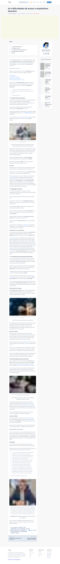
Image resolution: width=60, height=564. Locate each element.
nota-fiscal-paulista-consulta (14, 531)
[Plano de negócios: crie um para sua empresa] (42, 98)
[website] (48, 54)
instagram (50, 553)
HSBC (33, 404)
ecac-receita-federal (22, 528)
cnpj (11, 527)
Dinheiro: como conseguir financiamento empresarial (31, 539)
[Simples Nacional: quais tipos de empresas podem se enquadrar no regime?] (42, 66)
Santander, (23, 404)
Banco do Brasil (31, 365)
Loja (30, 557)
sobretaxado (11, 248)
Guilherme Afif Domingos (28, 418)
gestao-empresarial (17, 530)
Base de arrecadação (13, 331)
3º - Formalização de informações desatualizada (21, 256)
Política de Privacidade (16, 559)
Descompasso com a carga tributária (16, 230)
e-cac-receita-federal (13, 528)
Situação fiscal (12, 75)
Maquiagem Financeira (14, 76)
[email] (35, 530)
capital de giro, (26, 224)
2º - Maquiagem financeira (15, 189)
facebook (49, 554)
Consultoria (40, 554)
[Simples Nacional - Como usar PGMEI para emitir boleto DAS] (42, 74)
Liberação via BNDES (13, 416)
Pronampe (11, 165)
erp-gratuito (27, 528)
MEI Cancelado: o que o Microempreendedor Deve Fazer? (48, 104)
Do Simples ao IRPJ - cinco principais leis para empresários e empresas (48, 81)
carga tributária (13, 237)
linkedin (49, 557)
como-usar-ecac (15, 527)
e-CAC (12, 344)
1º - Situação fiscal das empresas (17, 98)
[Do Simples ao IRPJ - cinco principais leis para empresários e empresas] (42, 82)
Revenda (39, 553)
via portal (26, 343)
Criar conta (49, 2)
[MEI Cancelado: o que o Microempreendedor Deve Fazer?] (42, 105)
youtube (49, 551)
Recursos (34, 2)
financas (12, 530)
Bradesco (27, 404)
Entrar (44, 2)
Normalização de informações (15, 288)
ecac (18, 528)
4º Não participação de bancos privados (19, 359)
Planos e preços (31, 553)
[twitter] (31, 530)
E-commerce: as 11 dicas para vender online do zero (15, 539)
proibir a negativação (13, 177)
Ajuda (41, 2)
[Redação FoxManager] (46, 45)
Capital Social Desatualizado (15, 78)
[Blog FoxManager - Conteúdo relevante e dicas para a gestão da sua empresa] (13, 2)
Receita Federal (23, 339)
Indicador (39, 551)
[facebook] (29, 530)
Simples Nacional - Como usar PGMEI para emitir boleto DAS (48, 73)
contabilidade (20, 527)
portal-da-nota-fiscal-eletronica (23, 531)
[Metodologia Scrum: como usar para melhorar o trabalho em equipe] (42, 90)
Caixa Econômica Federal (22, 365)
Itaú (30, 404)
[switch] (31, 2)
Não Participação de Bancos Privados (17, 79)
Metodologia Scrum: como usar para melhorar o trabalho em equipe (48, 89)
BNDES (31, 420)
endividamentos (28, 112)
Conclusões (12, 442)
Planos (38, 2)
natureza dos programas (24, 117)
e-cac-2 (24, 527)
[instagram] (44, 54)
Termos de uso (10, 559)
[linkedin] (33, 530)
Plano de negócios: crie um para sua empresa (48, 97)
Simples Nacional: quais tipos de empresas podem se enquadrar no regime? (48, 65)
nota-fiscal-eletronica (23, 530)
